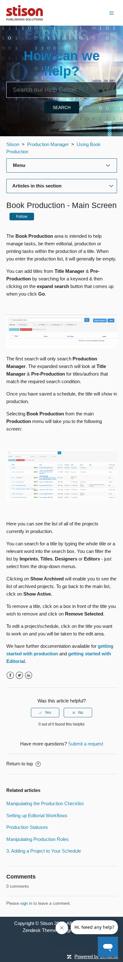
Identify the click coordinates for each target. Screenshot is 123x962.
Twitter (19, 675)
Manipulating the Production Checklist (45, 803)
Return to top (20, 763)
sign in (26, 903)
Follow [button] (21, 216)
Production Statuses (27, 827)
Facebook (10, 675)
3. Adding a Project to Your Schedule (43, 851)
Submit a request (85, 743)
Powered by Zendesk (96, 956)
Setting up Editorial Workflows (36, 815)
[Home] (24, 12)
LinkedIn (28, 675)
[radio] (45, 712)
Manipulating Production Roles (37, 839)
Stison (12, 144)
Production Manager (48, 144)
